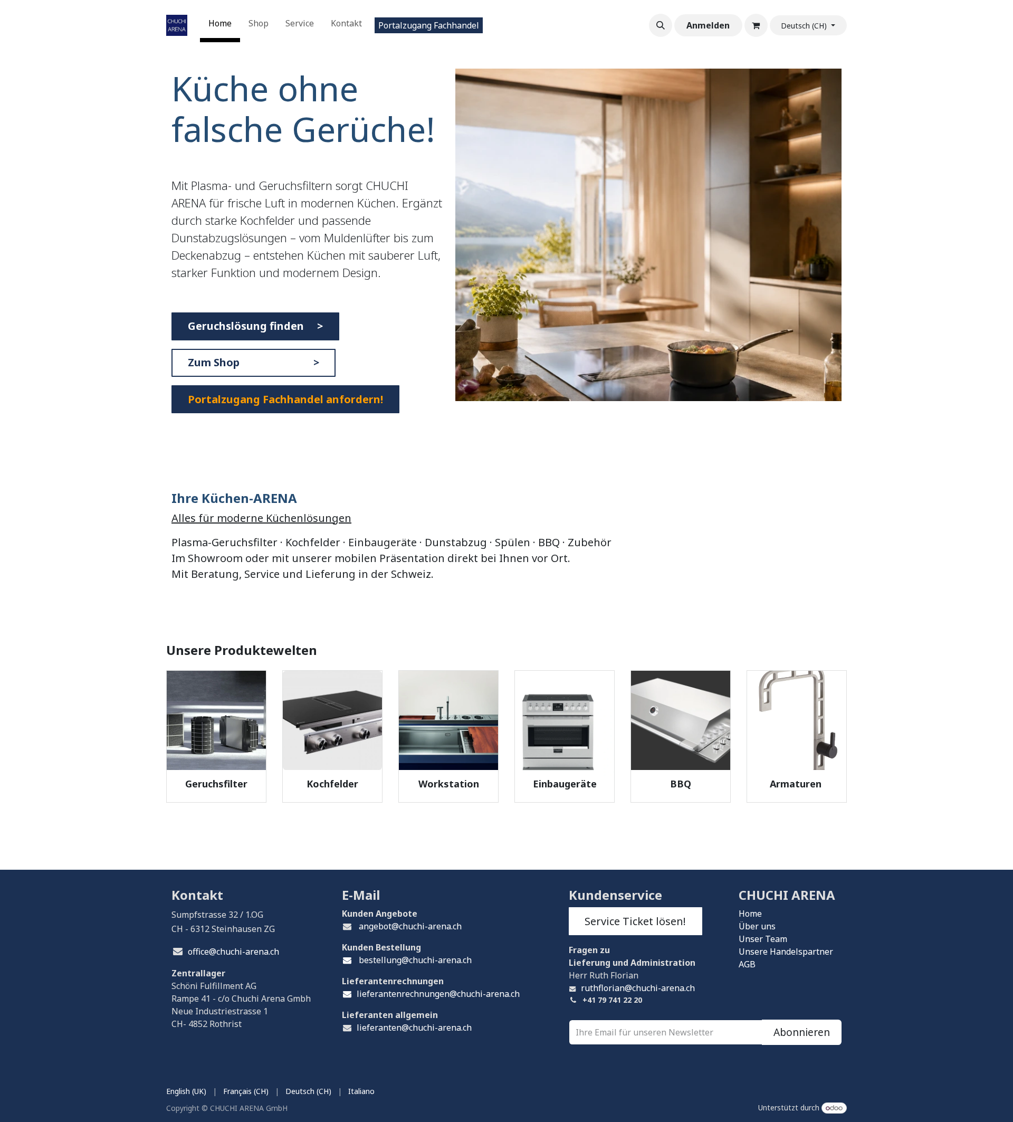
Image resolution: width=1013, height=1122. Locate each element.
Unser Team (763, 939)
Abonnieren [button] (801, 1032)
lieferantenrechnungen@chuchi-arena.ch (438, 994)
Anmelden (708, 25)
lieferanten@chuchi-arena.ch (414, 1027)
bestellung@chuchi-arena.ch (414, 960)
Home (750, 913)
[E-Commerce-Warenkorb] (756, 25)
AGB (747, 964)
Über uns (757, 926)
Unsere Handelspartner (786, 951)
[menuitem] (220, 25)
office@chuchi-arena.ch (233, 951)
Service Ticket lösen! (635, 921)
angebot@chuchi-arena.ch (410, 926)
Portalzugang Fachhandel (428, 25)
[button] (660, 25)
